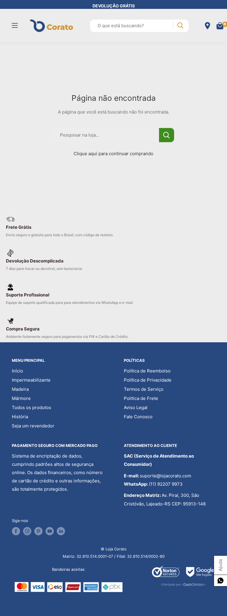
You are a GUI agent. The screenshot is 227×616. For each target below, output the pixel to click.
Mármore (21, 398)
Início (17, 371)
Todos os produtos (31, 407)
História (20, 416)
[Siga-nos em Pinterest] (38, 531)
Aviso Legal (135, 407)
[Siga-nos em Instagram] (27, 531)
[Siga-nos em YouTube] (50, 531)
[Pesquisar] (180, 25)
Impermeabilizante (31, 380)
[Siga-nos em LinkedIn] (61, 531)
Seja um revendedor (33, 426)
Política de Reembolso (147, 371)
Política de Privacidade (147, 380)
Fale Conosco (138, 416)
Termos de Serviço (143, 389)
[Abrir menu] (15, 25)
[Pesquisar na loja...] (166, 135)
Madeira (20, 389)
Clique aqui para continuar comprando (113, 153)
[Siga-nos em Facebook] (16, 531)
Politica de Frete (141, 398)
